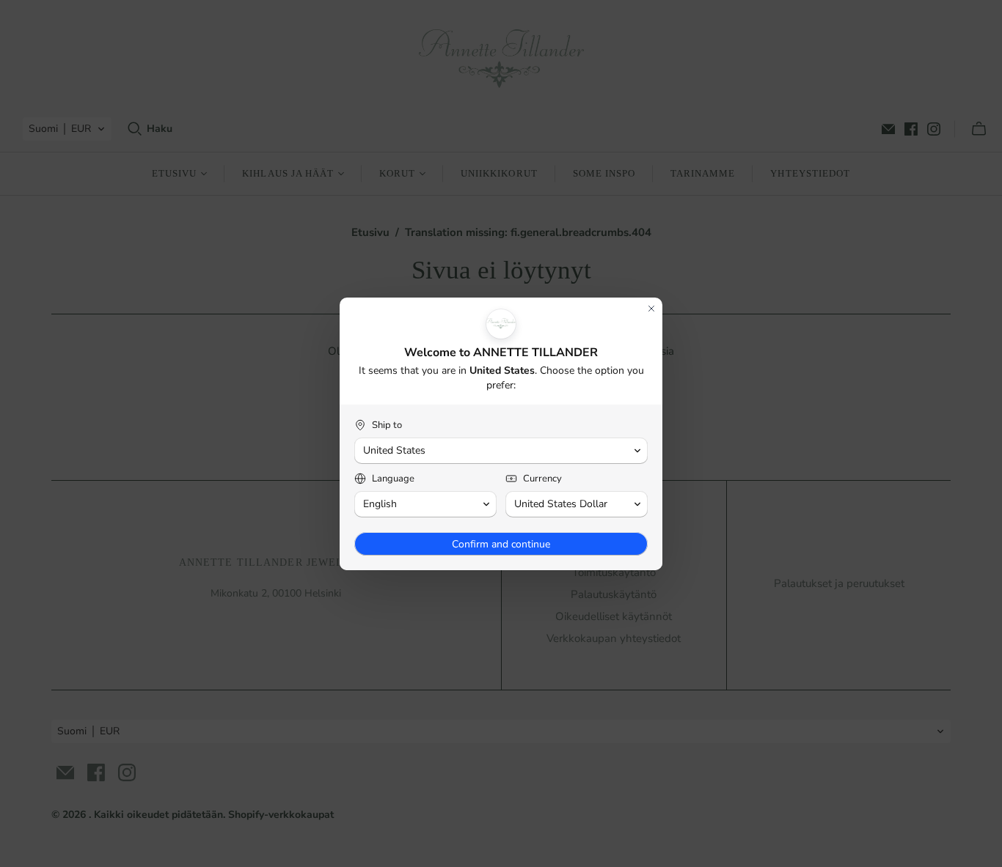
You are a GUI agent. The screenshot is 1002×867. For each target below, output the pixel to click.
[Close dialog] (651, 308)
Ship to (387, 425)
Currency (542, 479)
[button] (501, 451)
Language (393, 479)
